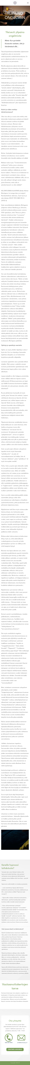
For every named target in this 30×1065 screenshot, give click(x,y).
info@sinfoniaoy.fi (22, 1042)
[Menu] (28, 3)
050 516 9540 (8, 1042)
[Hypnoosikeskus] (15, 3)
